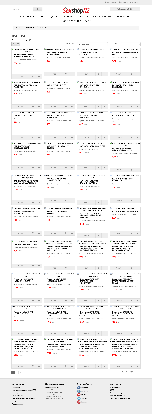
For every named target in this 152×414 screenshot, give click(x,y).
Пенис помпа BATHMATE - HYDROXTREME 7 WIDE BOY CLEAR (123, 281)
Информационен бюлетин (120, 398)
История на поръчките (119, 393)
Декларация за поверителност (24, 398)
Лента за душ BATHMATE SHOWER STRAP (57, 53)
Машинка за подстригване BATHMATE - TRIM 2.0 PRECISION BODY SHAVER (122, 248)
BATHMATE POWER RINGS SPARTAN (57, 213)
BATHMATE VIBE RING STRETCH (125, 212)
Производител (30, 28)
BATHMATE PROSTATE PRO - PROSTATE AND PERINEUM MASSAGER (90, 216)
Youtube (84, 395)
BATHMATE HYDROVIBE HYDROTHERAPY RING (88, 182)
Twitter (84, 398)
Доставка (16, 387)
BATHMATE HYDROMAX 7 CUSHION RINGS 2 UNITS (122, 149)
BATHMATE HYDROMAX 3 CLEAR (92, 146)
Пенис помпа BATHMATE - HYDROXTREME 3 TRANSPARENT (89, 281)
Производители (18, 404)
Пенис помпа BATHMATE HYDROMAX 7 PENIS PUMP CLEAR (89, 314)
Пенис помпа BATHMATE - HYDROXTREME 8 (24, 313)
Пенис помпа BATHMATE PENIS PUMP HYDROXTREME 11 (59, 346)
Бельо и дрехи (50, 16)
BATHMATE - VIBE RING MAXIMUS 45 (56, 117)
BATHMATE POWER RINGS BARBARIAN (122, 180)
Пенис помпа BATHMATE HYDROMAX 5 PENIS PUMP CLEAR (57, 314)
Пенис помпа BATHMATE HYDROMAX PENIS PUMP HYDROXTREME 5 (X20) (23, 346)
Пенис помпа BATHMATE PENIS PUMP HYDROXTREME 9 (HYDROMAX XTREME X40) (124, 346)
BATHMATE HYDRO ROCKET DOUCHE (58, 147)
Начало (17, 28)
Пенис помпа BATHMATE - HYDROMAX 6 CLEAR (24, 280)
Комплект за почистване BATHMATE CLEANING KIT (24, 56)
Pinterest (84, 402)
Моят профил (115, 387)
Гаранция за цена (19, 393)
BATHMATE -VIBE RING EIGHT (124, 116)
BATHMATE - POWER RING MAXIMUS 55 (122, 86)
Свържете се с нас (52, 387)
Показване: (115, 43)
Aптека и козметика (100, 16)
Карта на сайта (18, 407)
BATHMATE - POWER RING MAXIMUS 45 (89, 86)
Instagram (85, 391)
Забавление (124, 16)
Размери (15, 401)
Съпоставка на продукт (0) (21, 40)
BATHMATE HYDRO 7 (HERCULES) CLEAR (22, 147)
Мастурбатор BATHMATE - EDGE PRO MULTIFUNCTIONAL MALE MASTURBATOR (91, 248)
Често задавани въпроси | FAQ (24, 390)
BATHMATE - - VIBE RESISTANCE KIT (125, 53)
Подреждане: (70, 43)
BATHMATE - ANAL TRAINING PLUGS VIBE (25, 86)
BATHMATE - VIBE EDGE (23, 116)
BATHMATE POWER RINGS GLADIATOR (24, 213)
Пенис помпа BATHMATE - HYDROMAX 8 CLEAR (57, 280)
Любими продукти (117, 396)
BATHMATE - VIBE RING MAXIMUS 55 (88, 117)
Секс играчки (28, 16)
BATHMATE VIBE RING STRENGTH (88, 53)
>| (23, 372)
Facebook (85, 388)
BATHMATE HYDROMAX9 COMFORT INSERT (56, 180)
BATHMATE (44, 28)
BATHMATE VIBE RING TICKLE (25, 244)
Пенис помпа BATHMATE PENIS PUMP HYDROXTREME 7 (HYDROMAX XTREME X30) (91, 346)
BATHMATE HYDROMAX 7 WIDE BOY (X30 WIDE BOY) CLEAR (26, 182)
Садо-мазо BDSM (73, 16)
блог (88, 21)
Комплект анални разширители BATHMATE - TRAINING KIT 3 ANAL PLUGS (59, 248)
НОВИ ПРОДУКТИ (71, 21)
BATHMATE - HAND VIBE (56, 85)
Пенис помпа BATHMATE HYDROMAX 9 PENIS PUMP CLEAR (122, 314)
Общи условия (17, 396)
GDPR (112, 390)
